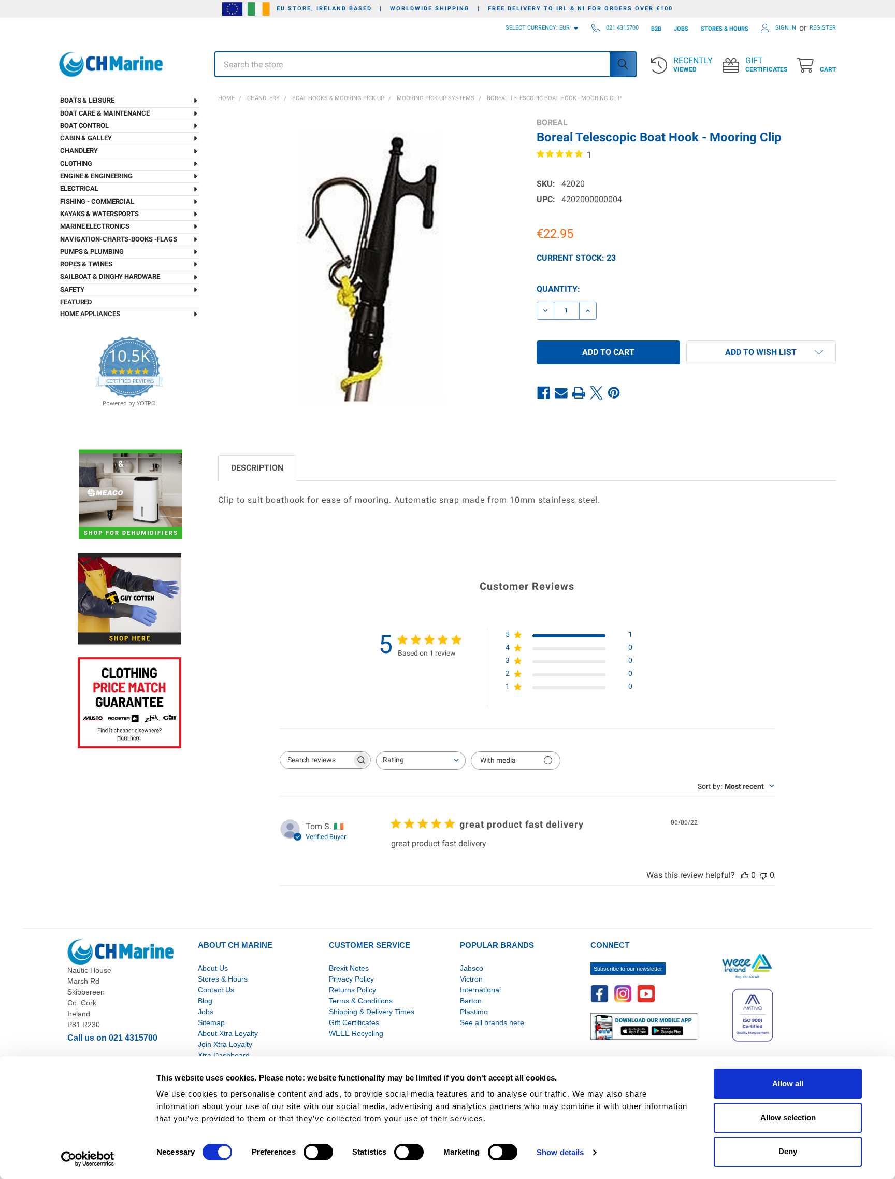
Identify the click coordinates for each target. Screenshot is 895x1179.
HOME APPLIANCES (90, 314)
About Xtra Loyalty (228, 1033)
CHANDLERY (79, 150)
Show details (560, 1152)
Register (823, 27)
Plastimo (474, 1011)
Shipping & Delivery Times (371, 1011)
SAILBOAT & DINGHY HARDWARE (110, 276)
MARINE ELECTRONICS (94, 226)
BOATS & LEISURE (87, 100)
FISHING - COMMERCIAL (97, 201)
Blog (205, 1001)
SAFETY (72, 289)
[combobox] (421, 760)
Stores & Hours (223, 979)
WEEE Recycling (356, 1033)
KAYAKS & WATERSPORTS (99, 214)
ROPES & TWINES (86, 264)
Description (257, 468)
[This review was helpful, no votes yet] (744, 875)
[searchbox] (316, 760)
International (480, 990)
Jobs (205, 1011)
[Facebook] (544, 393)
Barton (471, 1001)
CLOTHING (76, 163)
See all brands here (492, 1022)
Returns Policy (352, 990)
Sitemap (211, 1022)
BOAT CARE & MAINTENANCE (105, 113)
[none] (368, 268)
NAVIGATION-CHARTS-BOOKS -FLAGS (118, 239)
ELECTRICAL (79, 188)
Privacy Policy (351, 979)
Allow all (787, 1083)
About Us (213, 968)
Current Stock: (576, 258)
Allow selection (788, 1117)
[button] (761, 352)
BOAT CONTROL (84, 126)
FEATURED (76, 302)
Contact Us (216, 990)
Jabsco (471, 968)
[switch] (318, 1152)
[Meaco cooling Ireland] (130, 495)
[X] (596, 393)
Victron (471, 979)
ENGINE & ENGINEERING (96, 176)
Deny (787, 1151)
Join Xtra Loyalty (225, 1044)
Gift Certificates (354, 1022)
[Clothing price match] (129, 702)
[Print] (579, 393)
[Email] (561, 393)
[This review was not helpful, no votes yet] (763, 875)
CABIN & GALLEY (86, 138)
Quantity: (558, 289)
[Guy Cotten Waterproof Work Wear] (129, 599)
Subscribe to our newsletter (628, 968)
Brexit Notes (349, 968)
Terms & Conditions (361, 1001)
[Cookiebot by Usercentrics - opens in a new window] (87, 1159)
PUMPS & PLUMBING (91, 251)
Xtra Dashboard (224, 1055)
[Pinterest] (614, 393)
